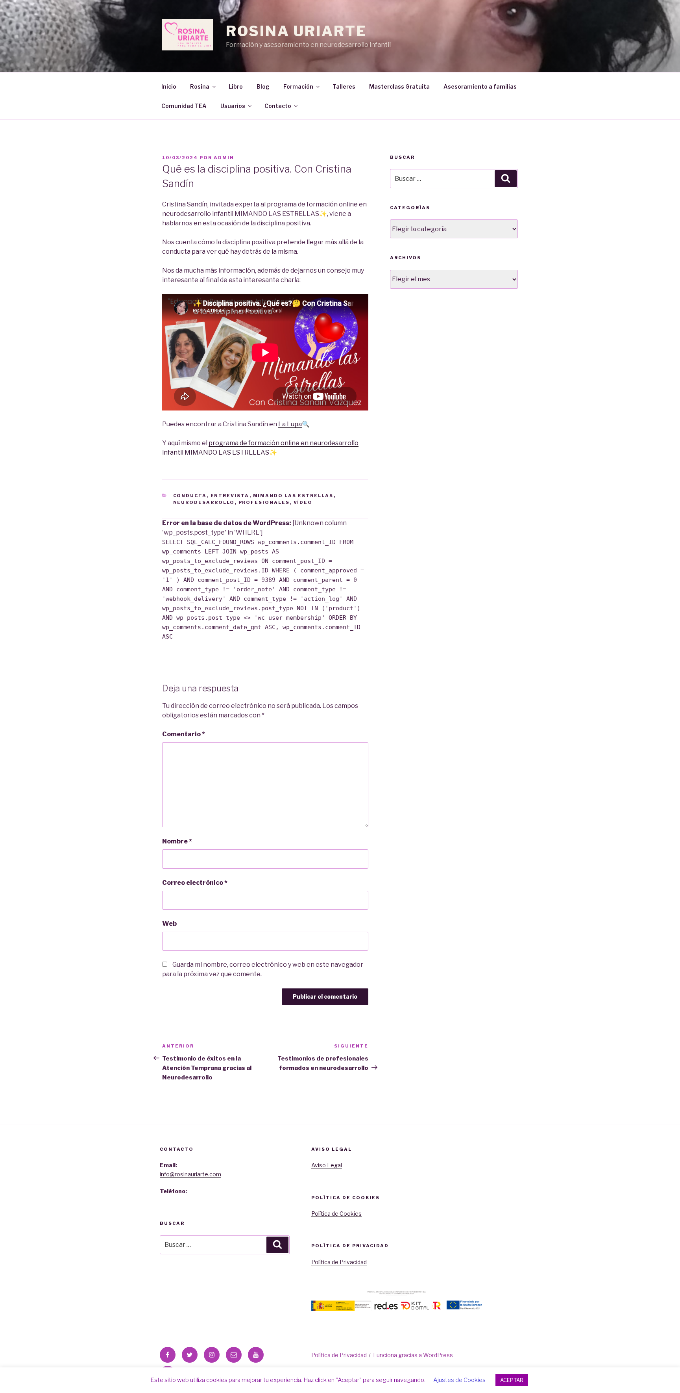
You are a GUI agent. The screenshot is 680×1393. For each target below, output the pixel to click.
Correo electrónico (194, 882)
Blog (263, 86)
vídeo (303, 502)
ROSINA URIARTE (296, 31)
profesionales (264, 502)
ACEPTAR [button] (511, 1380)
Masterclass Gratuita (399, 86)
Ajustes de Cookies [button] (459, 1380)
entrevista (230, 495)
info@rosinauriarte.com (190, 1174)
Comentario (183, 734)
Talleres (344, 86)
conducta (190, 495)
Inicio (168, 86)
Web (169, 923)
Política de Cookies (336, 1213)
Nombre (177, 841)
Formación (298, 86)
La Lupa (290, 424)
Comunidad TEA (184, 105)
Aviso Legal (326, 1165)
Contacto (277, 105)
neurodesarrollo (204, 502)
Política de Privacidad (339, 1262)
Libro (236, 86)
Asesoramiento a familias (480, 86)
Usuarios (232, 105)
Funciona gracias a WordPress (413, 1355)
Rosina (199, 86)
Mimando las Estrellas (293, 495)
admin (224, 157)
